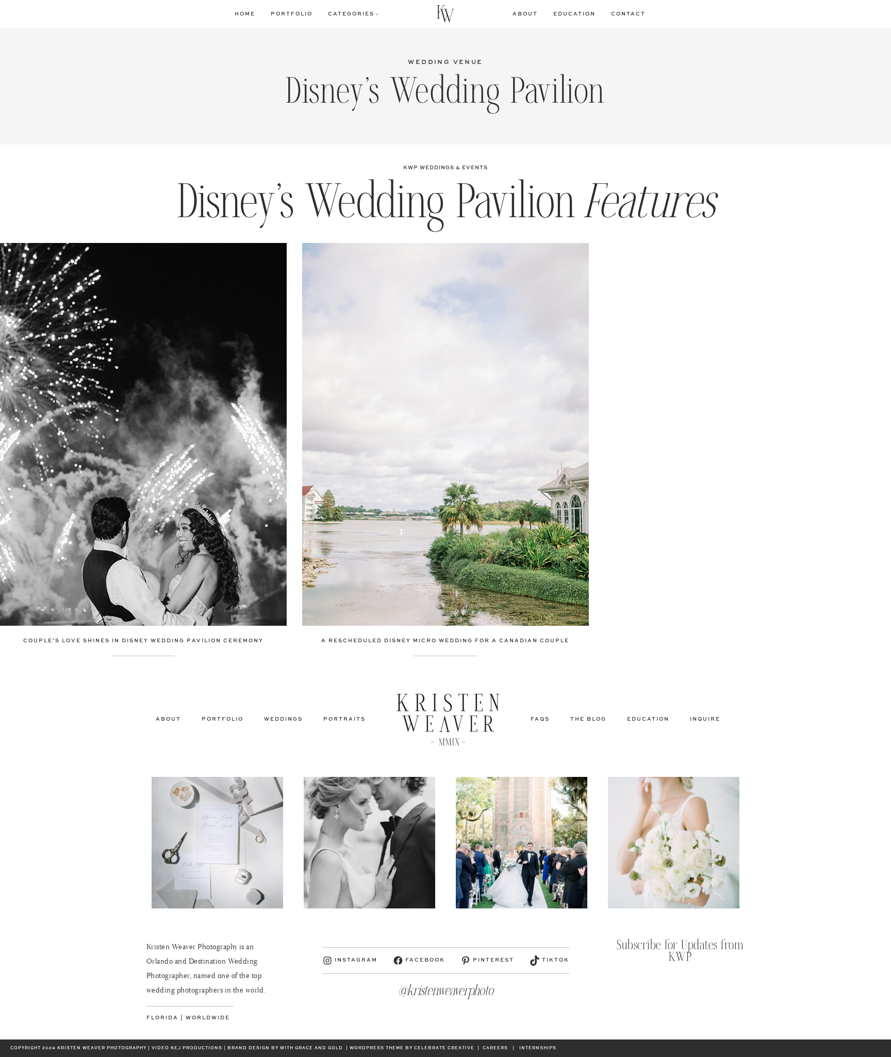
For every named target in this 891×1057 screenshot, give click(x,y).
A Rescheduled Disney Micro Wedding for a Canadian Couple (445, 640)
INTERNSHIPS (537, 1048)
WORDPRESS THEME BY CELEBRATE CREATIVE (412, 1048)
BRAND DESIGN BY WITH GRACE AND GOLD (285, 1048)
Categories (351, 14)
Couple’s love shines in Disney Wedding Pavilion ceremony (143, 640)
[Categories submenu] (376, 13)
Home (245, 14)
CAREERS (495, 1048)
